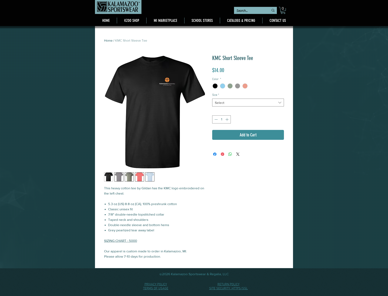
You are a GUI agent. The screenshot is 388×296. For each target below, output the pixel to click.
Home (108, 40)
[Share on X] (237, 154)
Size (215, 95)
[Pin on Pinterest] (222, 154)
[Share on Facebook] (214, 154)
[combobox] (248, 102)
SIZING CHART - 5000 (120, 240)
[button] (283, 10)
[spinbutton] (221, 119)
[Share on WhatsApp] (230, 154)
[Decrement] (215, 119)
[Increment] (227, 119)
